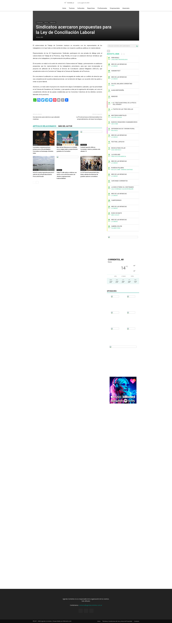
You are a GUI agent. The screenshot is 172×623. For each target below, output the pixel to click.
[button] (136, 8)
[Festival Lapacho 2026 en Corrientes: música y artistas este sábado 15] (91, 138)
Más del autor (65, 126)
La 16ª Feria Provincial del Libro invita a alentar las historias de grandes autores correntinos (89, 174)
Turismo (72, 8)
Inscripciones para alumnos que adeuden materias (46, 118)
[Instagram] (132, 2)
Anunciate (126, 8)
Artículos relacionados (44, 126)
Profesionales (102, 8)
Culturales (80, 8)
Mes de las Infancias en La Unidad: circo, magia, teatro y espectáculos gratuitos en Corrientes (67, 149)
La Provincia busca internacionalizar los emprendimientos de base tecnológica (89, 118)
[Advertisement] (67, 107)
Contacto (136, 621)
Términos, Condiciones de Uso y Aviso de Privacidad (117, 621)
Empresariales (115, 8)
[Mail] (136, 2)
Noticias (46, 22)
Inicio (64, 8)
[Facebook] (129, 2)
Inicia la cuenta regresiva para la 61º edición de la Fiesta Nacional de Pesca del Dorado (43, 174)
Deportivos (91, 8)
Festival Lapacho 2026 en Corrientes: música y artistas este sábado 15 (90, 149)
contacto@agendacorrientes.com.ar (90, 605)
